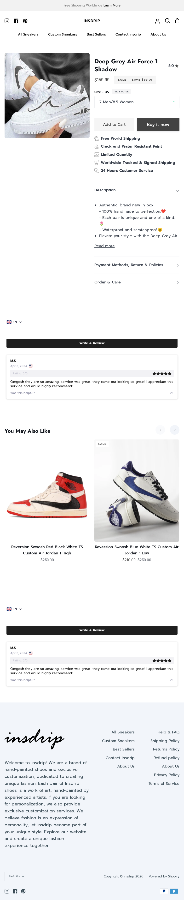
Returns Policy (166, 749)
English (15, 876)
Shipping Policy (164, 741)
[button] (92, 343)
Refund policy (166, 758)
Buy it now (158, 124)
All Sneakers (123, 732)
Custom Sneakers (118, 741)
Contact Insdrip (120, 758)
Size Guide (122, 91)
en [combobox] (15, 322)
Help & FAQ (168, 732)
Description (105, 190)
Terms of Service (164, 783)
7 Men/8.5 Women (116, 102)
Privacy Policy (166, 775)
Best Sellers (124, 749)
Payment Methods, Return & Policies (128, 265)
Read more (104, 246)
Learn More (112, 5)
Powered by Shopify (164, 876)
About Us (126, 766)
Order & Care (107, 282)
